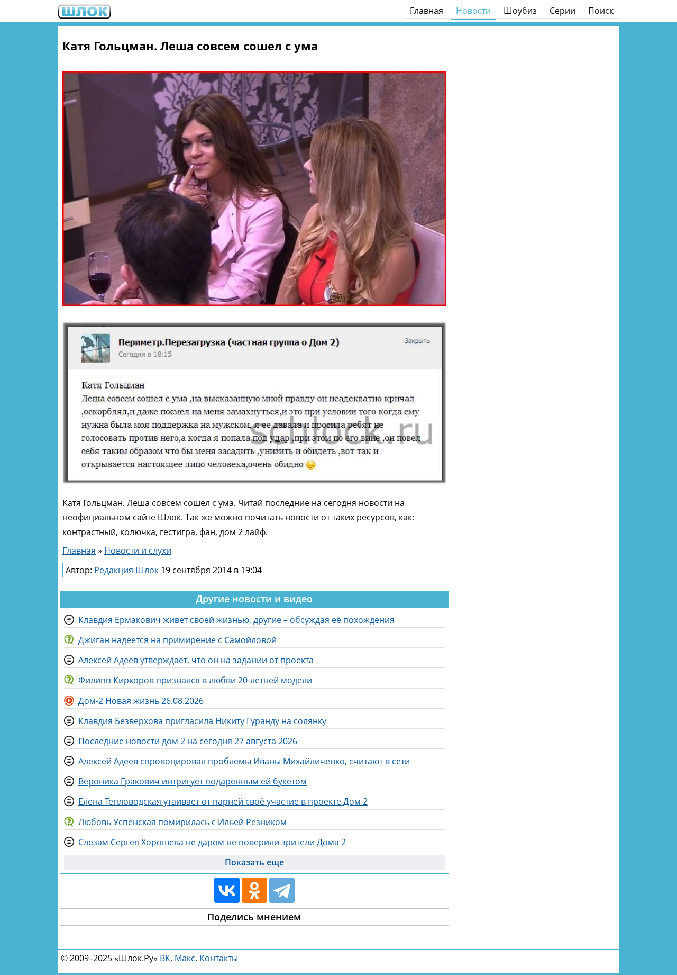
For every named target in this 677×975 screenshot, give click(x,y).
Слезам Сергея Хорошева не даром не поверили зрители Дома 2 (212, 842)
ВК (165, 958)
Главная (426, 10)
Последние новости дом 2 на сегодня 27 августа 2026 (187, 741)
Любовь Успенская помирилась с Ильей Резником (182, 822)
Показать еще (254, 862)
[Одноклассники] (254, 890)
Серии (562, 10)
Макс (185, 958)
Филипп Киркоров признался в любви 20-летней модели (195, 680)
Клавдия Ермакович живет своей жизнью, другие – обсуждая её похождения (236, 620)
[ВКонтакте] (227, 890)
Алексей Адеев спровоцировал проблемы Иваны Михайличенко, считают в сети (244, 761)
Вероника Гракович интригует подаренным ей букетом (192, 781)
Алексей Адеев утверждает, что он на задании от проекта (196, 660)
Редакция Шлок (126, 570)
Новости (473, 10)
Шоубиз (520, 10)
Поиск (601, 10)
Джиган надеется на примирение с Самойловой (177, 640)
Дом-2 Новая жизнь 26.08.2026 (141, 701)
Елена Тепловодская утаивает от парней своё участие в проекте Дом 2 (223, 801)
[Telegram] (282, 890)
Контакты (218, 958)
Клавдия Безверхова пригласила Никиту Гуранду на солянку (202, 721)
